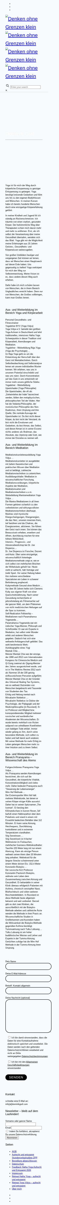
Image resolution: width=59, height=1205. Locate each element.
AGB (14, 1151)
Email (8, 1128)
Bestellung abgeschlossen (24, 1161)
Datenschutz (18, 1164)
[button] (24, 321)
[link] (6, 90)
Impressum (17, 1173)
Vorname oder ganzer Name (18, 1121)
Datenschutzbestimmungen (35, 1056)
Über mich (17, 1189)
